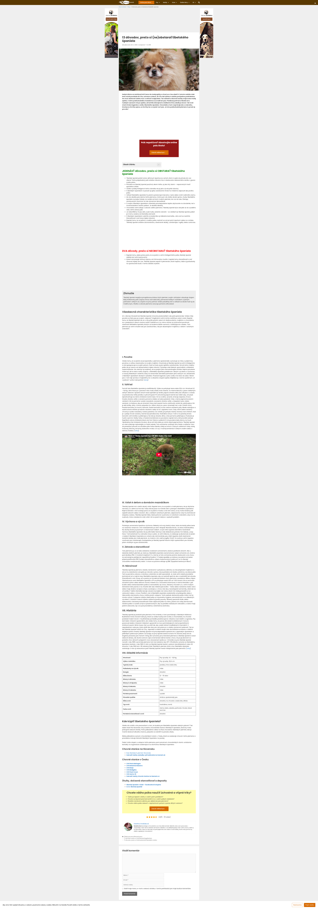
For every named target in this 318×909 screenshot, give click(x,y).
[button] (199, 2)
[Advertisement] (159, 19)
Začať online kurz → (159, 152)
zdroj (146, 380)
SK (193, 2)
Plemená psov (138, 836)
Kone (173, 2)
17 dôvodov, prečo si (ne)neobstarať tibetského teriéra (140, 840)
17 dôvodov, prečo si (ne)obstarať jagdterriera (138, 838)
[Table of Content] (158, 164)
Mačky (165, 2)
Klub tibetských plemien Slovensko (138, 753)
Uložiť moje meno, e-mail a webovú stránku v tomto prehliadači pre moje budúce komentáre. (157, 889)
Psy (157, 2)
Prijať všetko (309, 905)
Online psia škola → (146, 2)
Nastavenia (297, 905)
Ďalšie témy (184, 2)
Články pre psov (129, 836)
